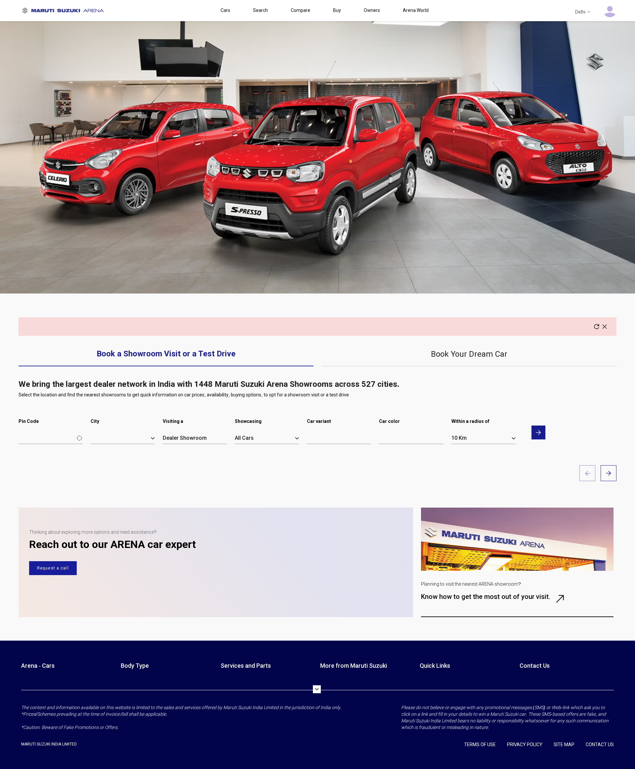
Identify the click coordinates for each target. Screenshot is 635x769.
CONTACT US (600, 744)
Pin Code (29, 421)
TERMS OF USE (480, 744)
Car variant (319, 421)
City (95, 421)
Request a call (53, 568)
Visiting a (173, 421)
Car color (389, 421)
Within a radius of (470, 421)
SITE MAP (564, 744)
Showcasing (248, 421)
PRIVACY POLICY (524, 744)
